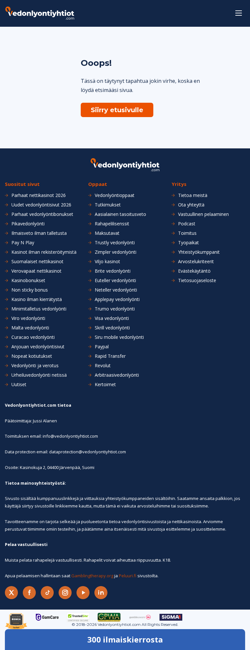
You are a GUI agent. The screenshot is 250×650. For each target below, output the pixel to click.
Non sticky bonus (29, 290)
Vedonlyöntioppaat (114, 195)
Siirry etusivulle (117, 110)
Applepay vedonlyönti (117, 299)
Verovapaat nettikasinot (36, 271)
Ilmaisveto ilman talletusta (39, 233)
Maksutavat (107, 233)
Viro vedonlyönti (28, 318)
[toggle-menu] (238, 13)
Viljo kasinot (107, 261)
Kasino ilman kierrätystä (36, 299)
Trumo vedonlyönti (115, 309)
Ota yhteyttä (191, 205)
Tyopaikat (188, 242)
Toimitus (187, 233)
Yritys (179, 184)
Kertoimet (105, 384)
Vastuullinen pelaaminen (203, 214)
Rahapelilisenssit (112, 223)
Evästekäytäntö (194, 271)
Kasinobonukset (28, 280)
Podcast (186, 223)
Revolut (103, 365)
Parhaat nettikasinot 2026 (38, 195)
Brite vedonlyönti (113, 271)
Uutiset (18, 384)
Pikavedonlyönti (28, 223)
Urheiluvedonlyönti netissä (39, 375)
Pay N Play (22, 242)
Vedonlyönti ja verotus (35, 365)
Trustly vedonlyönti (115, 242)
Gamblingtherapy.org (92, 576)
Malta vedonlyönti (30, 327)
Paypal (102, 346)
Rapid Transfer (110, 356)
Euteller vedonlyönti (115, 280)
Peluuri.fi (127, 576)
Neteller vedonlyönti (116, 290)
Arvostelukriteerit (196, 261)
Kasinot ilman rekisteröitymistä (43, 252)
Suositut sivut (22, 184)
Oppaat (97, 184)
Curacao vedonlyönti (33, 337)
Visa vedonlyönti (112, 318)
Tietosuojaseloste (197, 280)
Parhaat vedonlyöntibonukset (42, 214)
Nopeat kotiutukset (31, 356)
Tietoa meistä (192, 195)
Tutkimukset (108, 205)
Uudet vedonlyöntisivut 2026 (41, 205)
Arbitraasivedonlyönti (117, 375)
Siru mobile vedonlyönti (119, 337)
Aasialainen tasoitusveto (120, 214)
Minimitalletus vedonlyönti (38, 309)
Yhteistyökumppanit (199, 252)
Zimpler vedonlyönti (115, 252)
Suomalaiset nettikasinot (37, 261)
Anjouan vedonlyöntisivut (37, 346)
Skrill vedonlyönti (112, 327)
